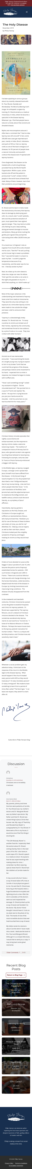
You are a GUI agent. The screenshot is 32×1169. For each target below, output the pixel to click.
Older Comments (12, 952)
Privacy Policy (9, 1163)
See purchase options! (18, 5)
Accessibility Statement (16, 1165)
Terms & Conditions (21, 1163)
